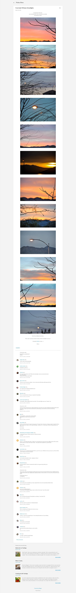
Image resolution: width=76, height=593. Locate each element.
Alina (21, 494)
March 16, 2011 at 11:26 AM (25, 383)
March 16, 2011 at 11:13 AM (25, 369)
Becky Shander (23, 507)
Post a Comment (20, 539)
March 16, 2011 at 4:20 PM (25, 402)
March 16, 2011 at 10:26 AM (25, 356)
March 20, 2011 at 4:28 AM (25, 510)
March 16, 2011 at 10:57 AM (25, 362)
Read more (58, 557)
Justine (21, 481)
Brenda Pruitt (22, 462)
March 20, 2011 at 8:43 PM (25, 523)
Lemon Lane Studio (23, 399)
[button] (60, 8)
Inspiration (18, 347)
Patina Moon (19, 2)
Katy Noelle (22, 422)
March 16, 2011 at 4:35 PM (25, 411)
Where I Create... (19, 560)
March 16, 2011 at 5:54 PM (25, 429)
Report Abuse (38, 590)
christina (21, 526)
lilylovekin (21, 393)
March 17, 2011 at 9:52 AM (25, 459)
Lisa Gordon (22, 449)
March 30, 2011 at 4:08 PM (25, 530)
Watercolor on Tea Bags (20, 548)
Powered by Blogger (38, 588)
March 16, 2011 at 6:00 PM (25, 436)
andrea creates (22, 366)
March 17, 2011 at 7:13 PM (25, 466)
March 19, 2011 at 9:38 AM (25, 504)
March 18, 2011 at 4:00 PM (25, 491)
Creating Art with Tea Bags (21, 573)
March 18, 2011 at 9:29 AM (25, 484)
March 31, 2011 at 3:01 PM (25, 537)
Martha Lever (22, 513)
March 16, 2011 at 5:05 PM (25, 419)
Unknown (21, 439)
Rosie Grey (22, 456)
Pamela (21, 372)
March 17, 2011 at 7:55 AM (25, 453)
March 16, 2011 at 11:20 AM (25, 377)
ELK (20, 533)
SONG (38, 341)
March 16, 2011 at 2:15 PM (25, 396)
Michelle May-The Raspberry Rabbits (26, 432)
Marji (21, 520)
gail (20, 414)
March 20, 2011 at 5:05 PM (25, 517)
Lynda (21, 501)
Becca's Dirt (22, 380)
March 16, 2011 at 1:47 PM (25, 390)
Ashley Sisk (22, 359)
